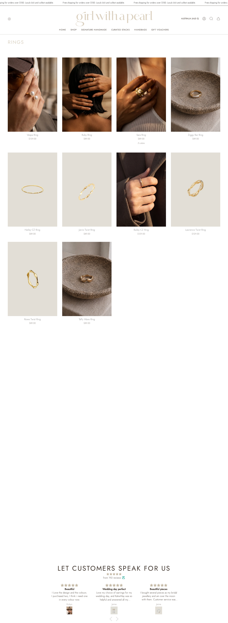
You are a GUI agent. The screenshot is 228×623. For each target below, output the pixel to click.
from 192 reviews (112, 578)
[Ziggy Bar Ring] (195, 94)
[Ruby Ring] (87, 94)
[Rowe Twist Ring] (32, 279)
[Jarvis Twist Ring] (87, 190)
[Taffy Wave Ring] (87, 279)
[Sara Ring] (141, 94)
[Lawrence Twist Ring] (195, 190)
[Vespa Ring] (32, 94)
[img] (114, 574)
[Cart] (218, 18)
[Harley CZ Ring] (32, 190)
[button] (211, 18)
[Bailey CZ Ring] (141, 190)
